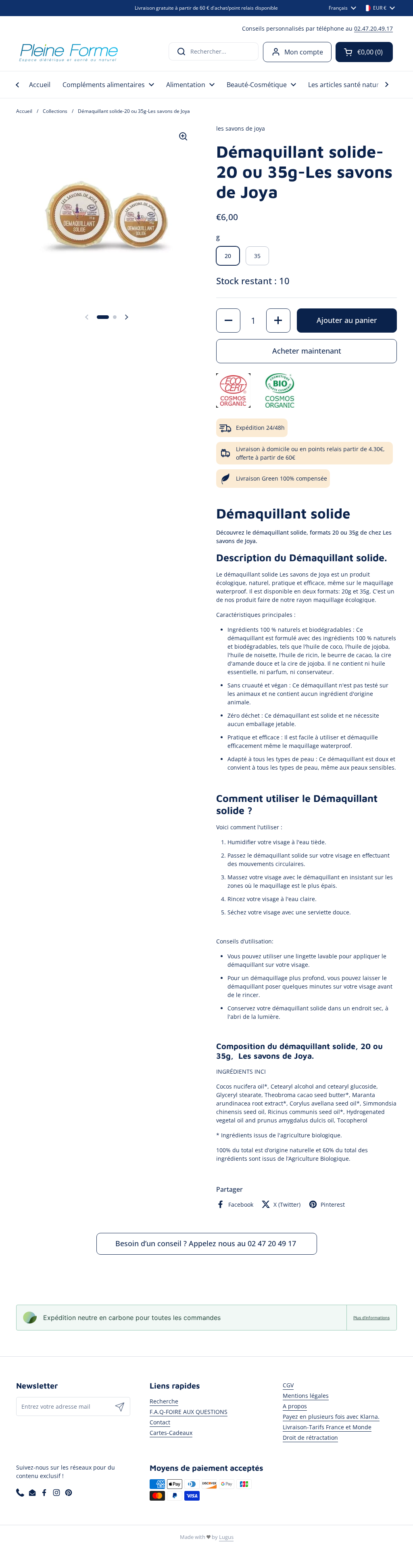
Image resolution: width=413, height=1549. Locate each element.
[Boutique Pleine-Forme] (68, 52)
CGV (288, 1385)
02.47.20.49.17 (373, 28)
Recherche (164, 1401)
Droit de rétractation (310, 1437)
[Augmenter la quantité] (278, 320)
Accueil (24, 111)
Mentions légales (306, 1395)
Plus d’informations (371, 1317)
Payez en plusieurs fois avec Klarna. (331, 1416)
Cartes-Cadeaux (171, 1433)
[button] (364, 52)
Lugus (226, 1537)
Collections (55, 111)
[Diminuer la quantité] (228, 320)
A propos (295, 1406)
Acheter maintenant (306, 351)
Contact (160, 1422)
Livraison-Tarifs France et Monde (327, 1427)
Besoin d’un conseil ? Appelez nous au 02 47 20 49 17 (206, 1243)
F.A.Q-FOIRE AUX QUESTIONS (188, 1412)
